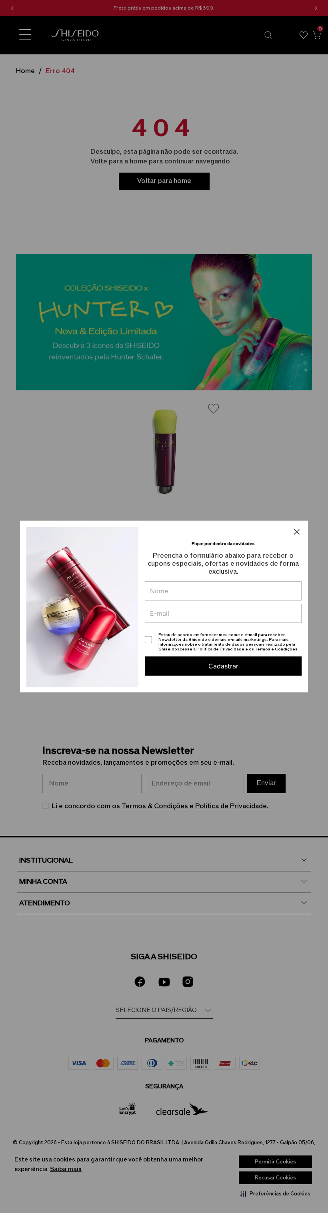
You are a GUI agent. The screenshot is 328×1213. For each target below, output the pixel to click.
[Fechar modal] (297, 532)
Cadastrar (223, 666)
